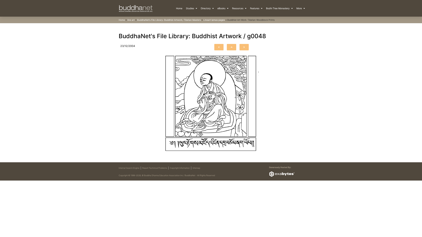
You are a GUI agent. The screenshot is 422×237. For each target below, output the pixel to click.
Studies (190, 8)
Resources (237, 8)
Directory (206, 8)
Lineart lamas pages (214, 20)
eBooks (221, 8)
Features (254, 8)
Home (179, 8)
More (299, 8)
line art (131, 20)
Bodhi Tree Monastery (278, 8)
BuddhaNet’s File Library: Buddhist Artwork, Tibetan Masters (169, 20)
